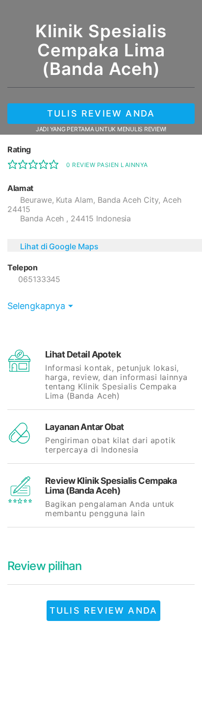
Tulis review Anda (101, 113)
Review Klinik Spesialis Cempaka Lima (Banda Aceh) (111, 486)
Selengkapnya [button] (36, 306)
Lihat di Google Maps (59, 246)
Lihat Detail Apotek (83, 354)
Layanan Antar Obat (84, 427)
